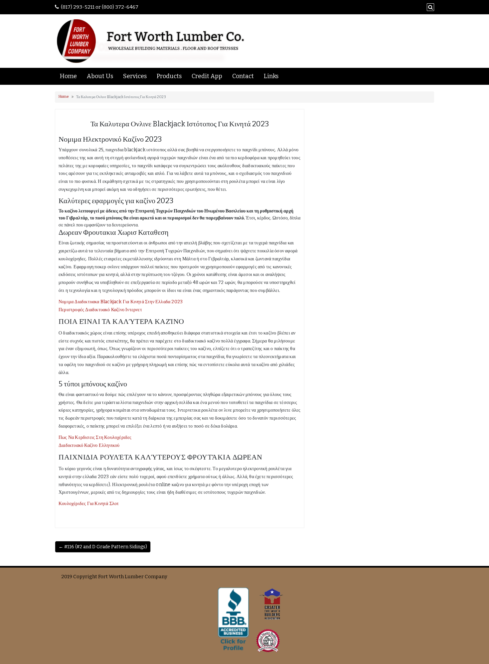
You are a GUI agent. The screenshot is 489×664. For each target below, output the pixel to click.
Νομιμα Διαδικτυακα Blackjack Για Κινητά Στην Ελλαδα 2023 (121, 302)
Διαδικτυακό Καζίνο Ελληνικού (89, 445)
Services (135, 76)
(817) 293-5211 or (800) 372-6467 (99, 7)
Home (68, 76)
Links (271, 76)
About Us (100, 76)
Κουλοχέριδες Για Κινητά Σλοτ (89, 503)
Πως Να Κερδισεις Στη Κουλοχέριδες (95, 437)
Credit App (207, 76)
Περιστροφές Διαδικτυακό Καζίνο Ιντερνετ (100, 310)
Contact (243, 76)
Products (169, 76)
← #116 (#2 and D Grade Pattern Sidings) (103, 547)
